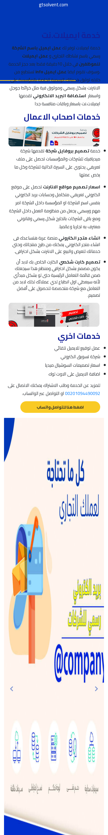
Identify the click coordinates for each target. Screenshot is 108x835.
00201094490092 (82, 393)
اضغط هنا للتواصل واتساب (60, 407)
